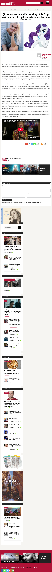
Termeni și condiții (27, 567)
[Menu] (47, 2)
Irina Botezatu (12, 347)
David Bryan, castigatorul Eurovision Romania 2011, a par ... (34, 561)
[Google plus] (26, 144)
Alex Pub (11, 382)
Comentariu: (4, 188)
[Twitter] (32, 144)
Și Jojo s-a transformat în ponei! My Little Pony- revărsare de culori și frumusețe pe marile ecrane (30, 9)
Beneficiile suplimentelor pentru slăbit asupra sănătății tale (14, 379)
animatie (7, 158)
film (10, 158)
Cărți (5, 508)
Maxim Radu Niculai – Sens (10, 289)
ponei (20, 158)
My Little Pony (16, 158)
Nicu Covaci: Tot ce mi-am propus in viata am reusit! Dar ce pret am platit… (14, 438)
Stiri (27, 554)
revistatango (2, 170)
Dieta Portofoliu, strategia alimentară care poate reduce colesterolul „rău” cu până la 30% (11, 372)
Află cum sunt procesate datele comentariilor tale (31, 202)
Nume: (3, 193)
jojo (12, 158)
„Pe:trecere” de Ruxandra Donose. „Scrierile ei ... (16, 561)
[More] (42, 144)
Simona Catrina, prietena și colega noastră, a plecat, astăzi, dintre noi (15, 412)
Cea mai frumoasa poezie (9, 280)
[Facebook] (2, 570)
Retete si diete (7, 361)
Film (12, 9)
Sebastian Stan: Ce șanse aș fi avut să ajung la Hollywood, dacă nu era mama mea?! (14, 331)
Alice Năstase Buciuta (8, 252)
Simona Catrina (12, 433)
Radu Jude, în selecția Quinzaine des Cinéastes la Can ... (26, 172)
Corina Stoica (7, 407)
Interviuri (6, 237)
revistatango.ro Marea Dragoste (26, 19)
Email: (28, 193)
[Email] (13, 570)
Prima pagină (7, 9)
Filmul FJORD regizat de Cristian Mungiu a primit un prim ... (6, 172)
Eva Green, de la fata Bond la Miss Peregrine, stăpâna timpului (14, 345)
